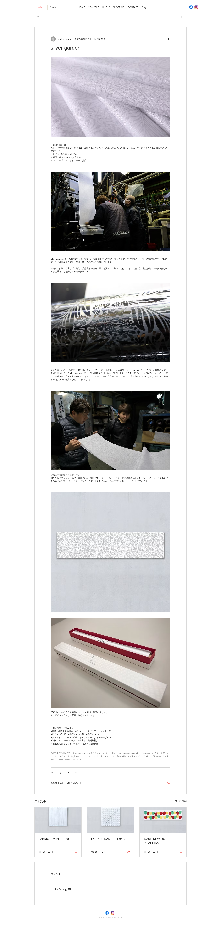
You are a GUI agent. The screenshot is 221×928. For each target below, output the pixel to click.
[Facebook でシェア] (52, 772)
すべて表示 (181, 801)
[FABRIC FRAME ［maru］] (110, 820)
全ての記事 (36, 16)
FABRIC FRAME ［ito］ (55, 839)
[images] (191, 7)
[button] (182, 17)
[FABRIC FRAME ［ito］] (58, 820)
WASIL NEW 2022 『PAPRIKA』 (157, 840)
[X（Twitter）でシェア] (60, 772)
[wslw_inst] (196, 7)
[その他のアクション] (168, 39)
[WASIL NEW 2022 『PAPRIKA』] (163, 820)
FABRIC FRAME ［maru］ (109, 839)
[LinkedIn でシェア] (68, 772)
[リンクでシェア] (75, 772)
